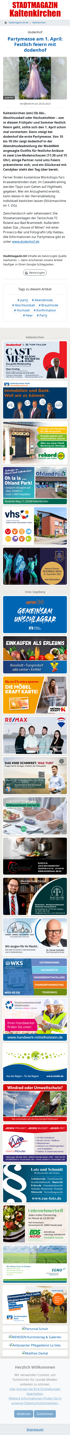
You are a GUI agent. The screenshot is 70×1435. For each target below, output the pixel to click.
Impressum (35, 1429)
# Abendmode (42, 300)
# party (23, 300)
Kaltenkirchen (39, 22)
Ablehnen (24, 1414)
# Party (42, 315)
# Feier (28, 315)
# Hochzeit (22, 310)
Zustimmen (45, 1414)
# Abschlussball (23, 305)
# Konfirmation (45, 310)
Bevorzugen (37, 272)
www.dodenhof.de (25, 241)
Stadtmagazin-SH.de (18, 22)
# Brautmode (48, 305)
